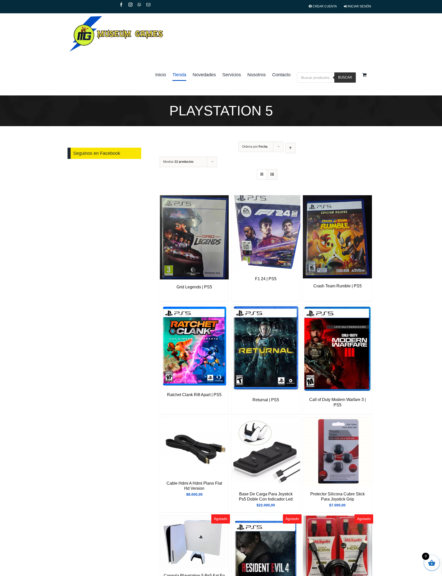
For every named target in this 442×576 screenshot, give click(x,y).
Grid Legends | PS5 (194, 287)
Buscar (345, 77)
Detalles (194, 238)
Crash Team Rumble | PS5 (337, 286)
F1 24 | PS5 (266, 279)
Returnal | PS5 (265, 400)
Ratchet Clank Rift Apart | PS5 (194, 395)
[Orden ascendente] (290, 148)
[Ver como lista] (272, 174)
